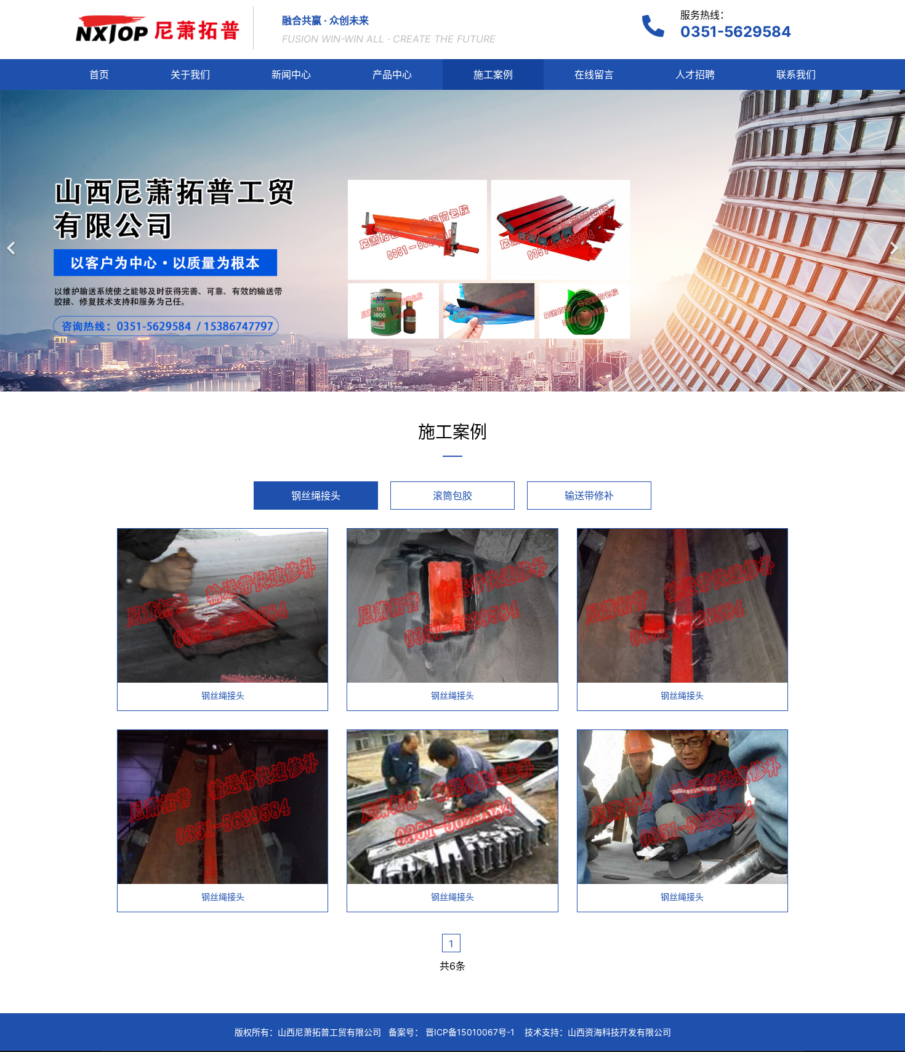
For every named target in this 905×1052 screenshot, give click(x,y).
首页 (99, 74)
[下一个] (892, 240)
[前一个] (12, 240)
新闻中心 (291, 74)
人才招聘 (695, 74)
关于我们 (190, 74)
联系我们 (796, 74)
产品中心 (392, 74)
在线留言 (594, 74)
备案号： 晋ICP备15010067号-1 (451, 1032)
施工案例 (493, 74)
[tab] (316, 495)
